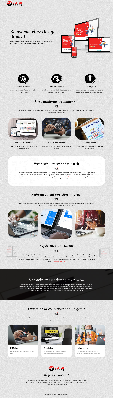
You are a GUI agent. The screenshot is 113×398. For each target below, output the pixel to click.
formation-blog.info (59, 261)
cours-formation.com (67, 177)
